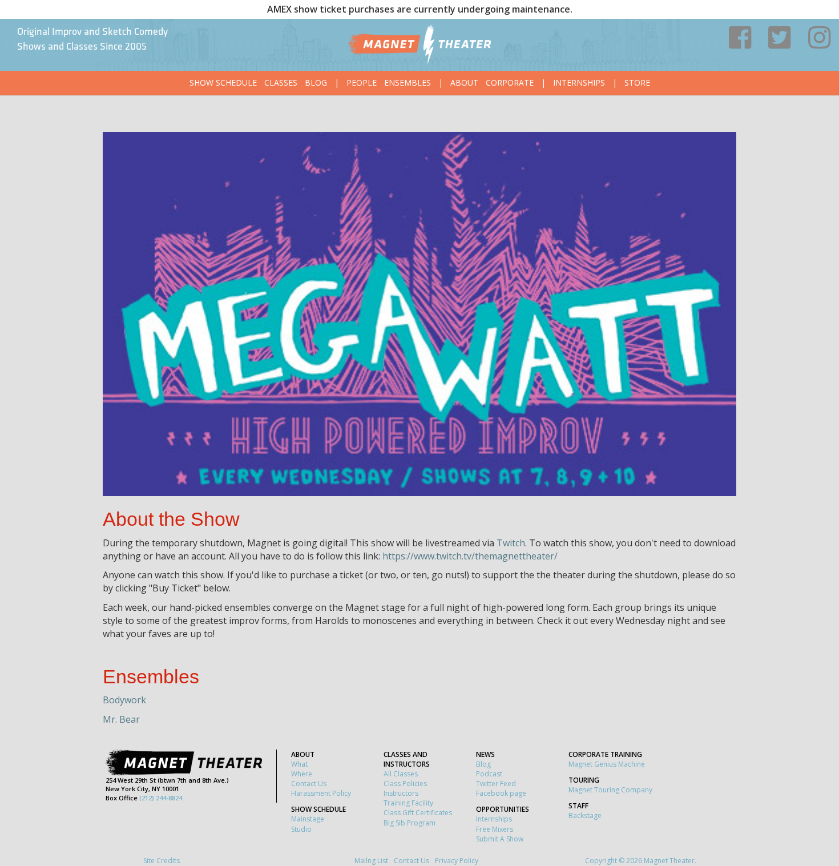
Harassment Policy (321, 793)
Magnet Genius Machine (606, 764)
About (464, 82)
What (299, 764)
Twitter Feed (496, 783)
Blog (316, 82)
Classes (280, 82)
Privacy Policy (456, 860)
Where (301, 774)
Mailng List (371, 860)
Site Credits (161, 860)
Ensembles (407, 82)
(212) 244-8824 (160, 798)
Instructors (401, 793)
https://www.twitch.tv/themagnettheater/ (470, 556)
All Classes (401, 774)
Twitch (511, 543)
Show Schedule (223, 82)
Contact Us (308, 783)
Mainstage (307, 819)
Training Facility (408, 803)
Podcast (489, 774)
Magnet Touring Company (610, 790)
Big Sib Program (409, 823)
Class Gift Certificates (418, 812)
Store (637, 82)
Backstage (585, 815)
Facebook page (501, 793)
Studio (301, 829)
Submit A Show (499, 839)
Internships (579, 82)
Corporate (510, 82)
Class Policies (405, 783)
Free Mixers (494, 829)
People (361, 82)
